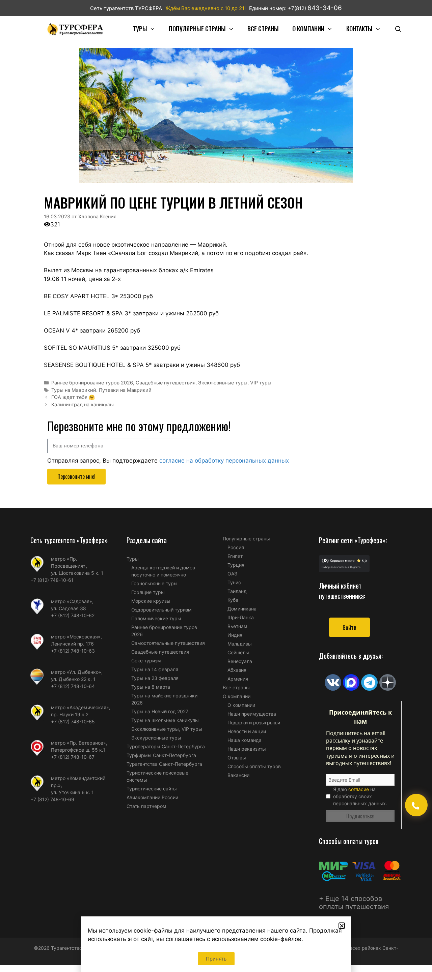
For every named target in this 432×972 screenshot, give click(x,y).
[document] (216, 486)
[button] (341, 925)
